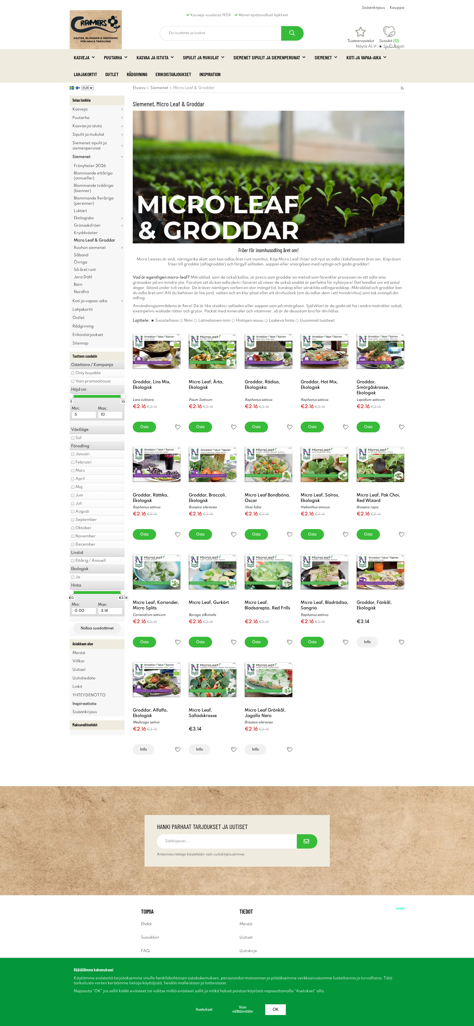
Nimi (188, 320)
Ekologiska (84, 218)
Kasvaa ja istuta (152, 57)
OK (275, 1009)
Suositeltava (167, 320)
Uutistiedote (83, 678)
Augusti (82, 511)
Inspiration (210, 74)
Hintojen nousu (249, 320)
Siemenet (323, 57)
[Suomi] (78, 88)
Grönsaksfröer (87, 225)
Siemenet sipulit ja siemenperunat (266, 57)
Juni (79, 495)
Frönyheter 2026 (90, 166)
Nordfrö (81, 292)
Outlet (112, 74)
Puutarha (113, 57)
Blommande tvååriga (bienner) (93, 188)
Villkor (78, 661)
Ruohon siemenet (90, 248)
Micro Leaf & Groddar (94, 240)
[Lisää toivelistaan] (177, 427)
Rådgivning (137, 74)
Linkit (77, 687)
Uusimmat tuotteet (317, 320)
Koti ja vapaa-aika (363, 57)
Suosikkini (150, 937)
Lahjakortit (85, 74)
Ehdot (146, 924)
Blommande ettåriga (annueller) (93, 175)
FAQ (145, 951)
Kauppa (397, 8)
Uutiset (79, 670)
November (85, 536)
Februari (83, 462)
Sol (78, 438)
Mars (80, 470)
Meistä (78, 653)
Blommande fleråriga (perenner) (94, 200)
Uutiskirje (248, 951)
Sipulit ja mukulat (201, 57)
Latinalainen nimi (214, 320)
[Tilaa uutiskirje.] (307, 841)
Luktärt (80, 211)
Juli (78, 503)
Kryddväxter (86, 233)
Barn (78, 285)
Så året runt (85, 270)
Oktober (83, 528)
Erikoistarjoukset (173, 74)
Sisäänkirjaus (373, 8)
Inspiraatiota (84, 704)
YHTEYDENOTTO (89, 695)
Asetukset (204, 1009)
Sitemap (80, 343)
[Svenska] (72, 88)
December (85, 544)
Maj (79, 487)
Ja (77, 577)
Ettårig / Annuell (90, 561)
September (86, 520)
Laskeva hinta (281, 320)
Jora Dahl (83, 277)
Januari (82, 454)
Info (367, 642)
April (80, 479)
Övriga (80, 262)
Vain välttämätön (242, 1009)
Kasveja (81, 57)
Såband (81, 255)
